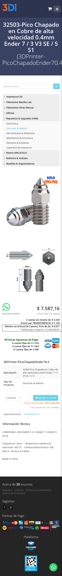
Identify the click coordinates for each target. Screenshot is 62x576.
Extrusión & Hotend (16, 128)
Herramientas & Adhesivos (20, 133)
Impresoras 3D (14, 96)
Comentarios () (31, 414)
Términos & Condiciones (39, 490)
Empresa (7, 490)
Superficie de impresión (19, 147)
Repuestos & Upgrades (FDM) (22, 118)
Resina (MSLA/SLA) (16, 152)
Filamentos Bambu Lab (18, 102)
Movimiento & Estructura (19, 138)
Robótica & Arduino (17, 158)
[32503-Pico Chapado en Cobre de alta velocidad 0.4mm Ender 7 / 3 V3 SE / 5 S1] (31, 203)
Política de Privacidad (13, 493)
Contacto (18, 490)
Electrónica (12, 123)
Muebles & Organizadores (20, 163)
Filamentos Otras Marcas (20, 107)
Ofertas (10, 113)
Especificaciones (12, 414)
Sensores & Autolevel (17, 142)
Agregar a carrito (46, 397)
